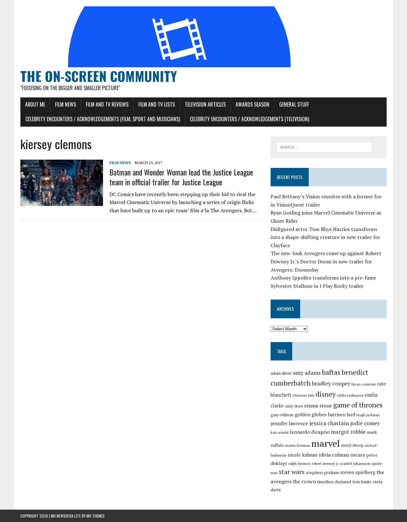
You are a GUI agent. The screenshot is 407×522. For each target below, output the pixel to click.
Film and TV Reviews (107, 104)
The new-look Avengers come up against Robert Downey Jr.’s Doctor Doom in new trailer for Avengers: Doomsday (326, 261)
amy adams (307, 372)
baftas (331, 372)
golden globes (311, 414)
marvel (325, 443)
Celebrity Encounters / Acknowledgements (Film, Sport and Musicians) (102, 119)
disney (326, 394)
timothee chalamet (334, 482)
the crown (304, 481)
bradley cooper (331, 383)
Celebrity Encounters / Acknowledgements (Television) (249, 119)
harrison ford (341, 415)
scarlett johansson (355, 463)
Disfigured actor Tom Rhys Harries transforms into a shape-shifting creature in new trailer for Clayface (325, 237)
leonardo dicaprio (310, 432)
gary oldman (282, 415)
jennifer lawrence (289, 423)
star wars (292, 472)
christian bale (303, 395)
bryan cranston (363, 384)
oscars (357, 454)
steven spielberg (357, 472)
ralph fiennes (299, 463)
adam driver (281, 373)
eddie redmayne (350, 395)
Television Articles (205, 104)
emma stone (318, 405)
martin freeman (297, 445)
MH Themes (95, 516)
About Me (35, 104)
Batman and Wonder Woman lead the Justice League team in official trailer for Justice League (181, 177)
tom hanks (362, 482)
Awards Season (252, 104)
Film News (65, 104)
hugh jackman (368, 415)
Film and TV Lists (156, 104)
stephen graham (322, 472)
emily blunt (294, 406)
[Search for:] (324, 146)
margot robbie (348, 431)
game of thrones (358, 404)
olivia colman (334, 454)
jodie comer (365, 423)
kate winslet (280, 432)
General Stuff (294, 104)
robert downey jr (325, 463)
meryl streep (352, 445)
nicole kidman (302, 455)
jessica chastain (329, 423)
